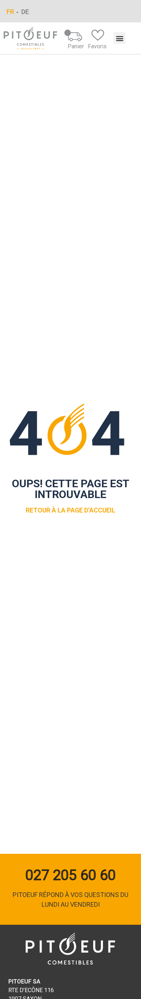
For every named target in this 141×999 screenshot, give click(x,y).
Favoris (97, 46)
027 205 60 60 (70, 875)
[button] (119, 38)
